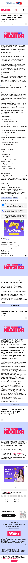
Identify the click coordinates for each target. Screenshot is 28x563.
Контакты (19, 526)
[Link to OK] (8, 496)
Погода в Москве (8, 417)
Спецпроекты (17, 503)
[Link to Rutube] (22, 496)
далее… (16, 195)
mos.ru (12, 109)
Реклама (16, 522)
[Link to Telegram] (16, 496)
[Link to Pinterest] (25, 496)
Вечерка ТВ (16, 499)
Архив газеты (16, 501)
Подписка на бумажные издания (10, 524)
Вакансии (8, 526)
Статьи (6, 501)
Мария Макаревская (6, 315)
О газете (11, 522)
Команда (14, 526)
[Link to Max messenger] (2, 496)
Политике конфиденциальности (10, 558)
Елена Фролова (5, 21)
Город (11, 24)
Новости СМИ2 (5, 239)
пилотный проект (6, 197)
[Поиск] (20, 10)
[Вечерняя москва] (14, 533)
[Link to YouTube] (14, 496)
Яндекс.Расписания (17, 453)
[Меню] (25, 10)
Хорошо (14, 560)
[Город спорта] (16, 10)
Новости (6, 499)
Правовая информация (14, 528)
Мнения (6, 503)
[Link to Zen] (11, 496)
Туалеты (15, 197)
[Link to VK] (5, 496)
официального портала (7, 301)
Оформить (8, 515)
